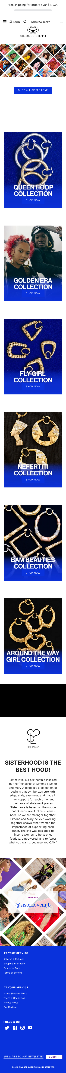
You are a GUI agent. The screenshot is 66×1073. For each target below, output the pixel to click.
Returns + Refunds (14, 959)
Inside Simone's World (15, 993)
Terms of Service (13, 972)
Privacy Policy (11, 1002)
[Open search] (25, 21)
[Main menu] (5, 21)
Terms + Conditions (14, 998)
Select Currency (40, 21)
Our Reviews (10, 1007)
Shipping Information (15, 963)
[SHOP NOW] (33, 170)
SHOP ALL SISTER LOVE (33, 90)
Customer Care (12, 968)
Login (16, 21)
